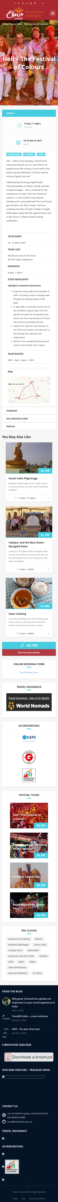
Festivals (29, 154)
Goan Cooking (17, 613)
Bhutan (38, 939)
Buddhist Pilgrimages (18, 944)
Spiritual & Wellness (17, 973)
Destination (33, 950)
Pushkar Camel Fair (26, 877)
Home (5, 23)
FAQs (23, 1198)
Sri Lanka (37, 973)
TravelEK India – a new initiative (30, 1016)
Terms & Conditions (37, 1198)
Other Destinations (17, 967)
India (41, 154)
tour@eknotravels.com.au (19, 1121)
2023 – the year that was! (26, 1029)
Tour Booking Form (29, 672)
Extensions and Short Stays (21, 956)
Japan (21, 961)
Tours (13, 23)
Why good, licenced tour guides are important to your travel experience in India (33, 1002)
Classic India (14, 154)
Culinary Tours (15, 950)
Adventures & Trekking (19, 939)
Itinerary (11, 410)
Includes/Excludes (17, 418)
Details (10, 113)
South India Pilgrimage (23, 478)
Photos (10, 426)
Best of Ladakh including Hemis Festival (30, 847)
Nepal (32, 961)
